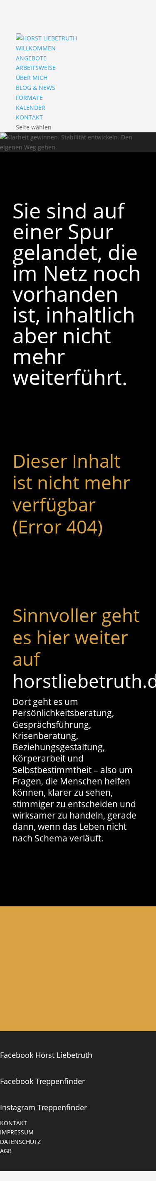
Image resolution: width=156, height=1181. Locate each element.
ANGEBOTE (31, 58)
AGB (6, 1151)
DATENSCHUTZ (20, 1142)
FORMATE (29, 98)
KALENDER (30, 108)
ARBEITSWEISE (36, 68)
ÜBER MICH (31, 78)
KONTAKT (29, 117)
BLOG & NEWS (35, 88)
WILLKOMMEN (36, 48)
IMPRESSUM (17, 1132)
